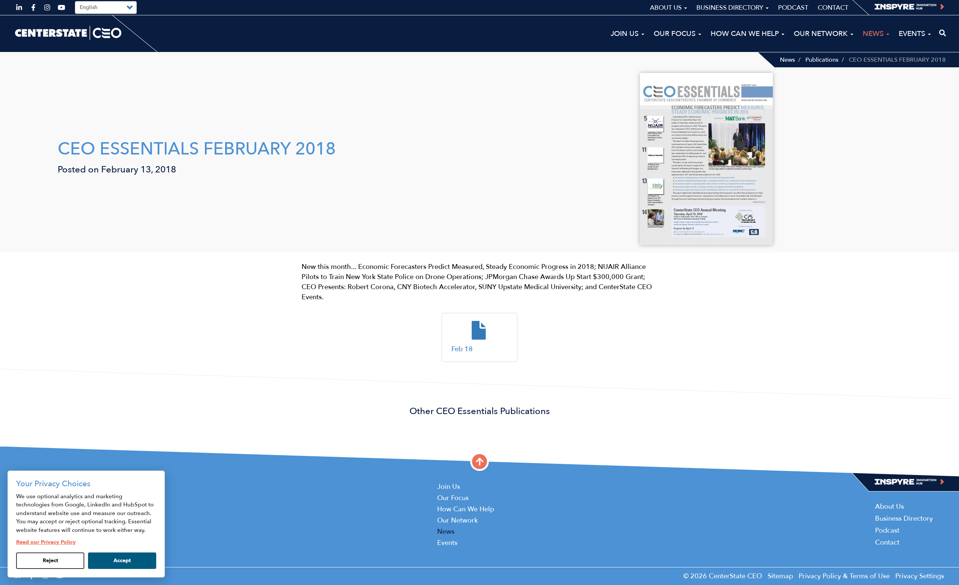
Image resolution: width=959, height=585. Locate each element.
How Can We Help (746, 34)
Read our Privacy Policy (46, 542)
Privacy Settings (919, 576)
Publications (821, 60)
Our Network (822, 34)
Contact (833, 7)
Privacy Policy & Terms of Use (844, 576)
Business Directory (730, 7)
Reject (50, 560)
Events (913, 34)
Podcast (793, 7)
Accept (122, 560)
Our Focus (676, 34)
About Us (666, 7)
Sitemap (780, 576)
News (787, 60)
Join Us (626, 34)
